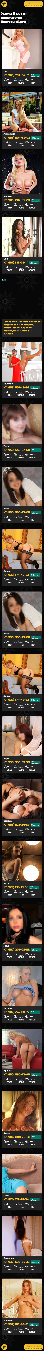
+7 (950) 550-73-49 (21, 1074)
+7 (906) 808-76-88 (21, 1137)
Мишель (8, 1320)
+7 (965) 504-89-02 (21, 137)
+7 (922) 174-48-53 (21, 575)
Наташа (8, 1008)
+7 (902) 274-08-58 (21, 949)
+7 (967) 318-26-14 (20, 262)
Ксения (8, 196)
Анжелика (9, 134)
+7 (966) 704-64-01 (21, 75)
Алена (7, 1133)
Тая (5, 71)
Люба (7, 945)
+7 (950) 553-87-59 (21, 762)
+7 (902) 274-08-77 (21, 1012)
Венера (8, 821)
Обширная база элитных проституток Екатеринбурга (33, 4)
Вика (6, 508)
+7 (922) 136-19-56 (20, 887)
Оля (6, 258)
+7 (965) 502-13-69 (21, 387)
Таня (6, 446)
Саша (6, 1195)
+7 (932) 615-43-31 (21, 1324)
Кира (6, 758)
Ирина (7, 1070)
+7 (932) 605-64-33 (21, 1262)
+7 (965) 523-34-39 (21, 824)
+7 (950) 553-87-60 (21, 450)
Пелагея (8, 383)
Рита (6, 883)
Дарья (7, 571)
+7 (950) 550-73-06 (21, 512)
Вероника (9, 1258)
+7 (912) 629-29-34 (21, 1199)
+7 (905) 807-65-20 (21, 200)
